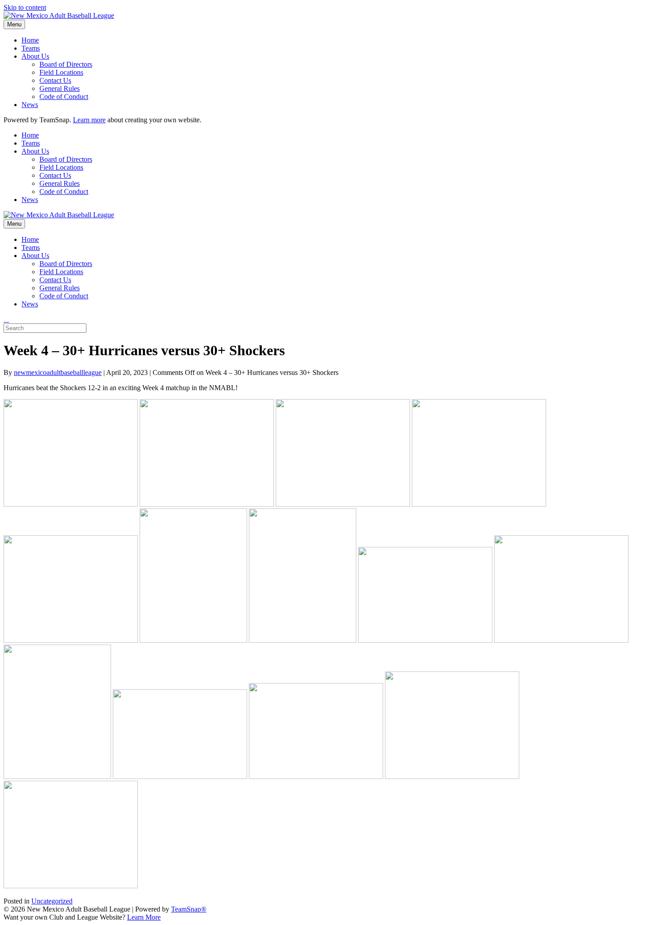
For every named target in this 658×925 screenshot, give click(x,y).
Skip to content (25, 7)
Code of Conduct (63, 96)
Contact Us (55, 80)
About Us (35, 56)
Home (30, 40)
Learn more (89, 120)
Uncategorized (52, 901)
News (29, 104)
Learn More (144, 917)
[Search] (6, 319)
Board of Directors (65, 64)
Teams (30, 48)
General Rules (59, 88)
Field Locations (61, 72)
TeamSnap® (188, 909)
